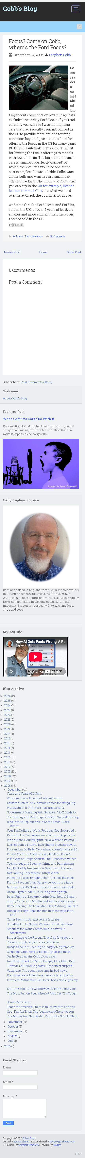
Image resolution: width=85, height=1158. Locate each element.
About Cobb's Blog (15, 398)
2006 (7, 785)
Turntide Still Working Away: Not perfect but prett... (40, 966)
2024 (7, 705)
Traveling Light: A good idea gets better (33, 942)
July (10, 1040)
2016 (7, 738)
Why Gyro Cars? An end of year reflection (34, 798)
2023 (7, 710)
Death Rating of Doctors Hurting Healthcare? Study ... (42, 896)
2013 (7, 752)
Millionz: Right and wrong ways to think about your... (42, 989)
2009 (7, 771)
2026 (7, 696)
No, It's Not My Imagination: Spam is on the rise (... (41, 868)
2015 (7, 743)
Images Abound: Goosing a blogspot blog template (40, 947)
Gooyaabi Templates (28, 1144)
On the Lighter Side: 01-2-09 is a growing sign (37, 892)
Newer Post (12, 252)
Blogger (57, 1144)
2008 (7, 776)
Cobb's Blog (20, 8)
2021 (7, 719)
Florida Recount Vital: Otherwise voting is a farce (40, 882)
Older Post (74, 252)
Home (43, 252)
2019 (7, 729)
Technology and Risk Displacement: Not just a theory (42, 817)
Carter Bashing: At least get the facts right (34, 919)
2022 (7, 715)
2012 (7, 757)
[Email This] (11, 225)
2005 (7, 1046)
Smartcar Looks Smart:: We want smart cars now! (40, 924)
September (15, 1031)
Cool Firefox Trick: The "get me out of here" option (40, 1011)
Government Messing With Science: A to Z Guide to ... (42, 812)
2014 (7, 748)
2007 (7, 781)
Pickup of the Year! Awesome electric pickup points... (42, 835)
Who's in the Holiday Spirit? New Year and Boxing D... (42, 840)
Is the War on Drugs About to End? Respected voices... (42, 859)
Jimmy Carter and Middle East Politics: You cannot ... (42, 901)
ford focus (18, 236)
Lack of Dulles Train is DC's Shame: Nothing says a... (42, 845)
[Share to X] (18, 225)
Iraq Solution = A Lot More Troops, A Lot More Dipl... (41, 961)
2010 (7, 767)
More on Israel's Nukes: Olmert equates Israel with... (41, 887)
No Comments (57, 236)
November (15, 1022)
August (12, 1036)
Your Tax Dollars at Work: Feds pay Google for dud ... (41, 830)
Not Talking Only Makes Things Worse (33, 873)
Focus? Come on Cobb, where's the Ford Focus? (38, 44)
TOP (79, 1153)
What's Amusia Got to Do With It (28, 419)
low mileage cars (34, 236)
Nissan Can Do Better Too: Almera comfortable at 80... (43, 849)
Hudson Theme (21, 1141)
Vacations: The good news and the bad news (37, 970)
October (13, 1026)
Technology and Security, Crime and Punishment (40, 863)
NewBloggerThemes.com (62, 1141)
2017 (7, 734)
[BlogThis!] (14, 225)
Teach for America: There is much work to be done (41, 1007)
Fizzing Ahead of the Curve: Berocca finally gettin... (41, 975)
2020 (7, 724)
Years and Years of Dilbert (24, 793)
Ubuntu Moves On (19, 1002)
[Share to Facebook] (22, 225)
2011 (6, 762)
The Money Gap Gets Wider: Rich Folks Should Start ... (43, 1016)
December (15, 789)
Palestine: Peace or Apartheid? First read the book (40, 878)
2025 (7, 700)
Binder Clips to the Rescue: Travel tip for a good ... (40, 937)
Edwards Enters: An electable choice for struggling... (42, 803)
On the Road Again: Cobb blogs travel (32, 956)
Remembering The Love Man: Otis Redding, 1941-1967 (42, 906)
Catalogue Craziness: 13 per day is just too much (39, 952)
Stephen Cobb (60, 55)
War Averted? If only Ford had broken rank (35, 808)
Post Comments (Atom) (36, 382)
